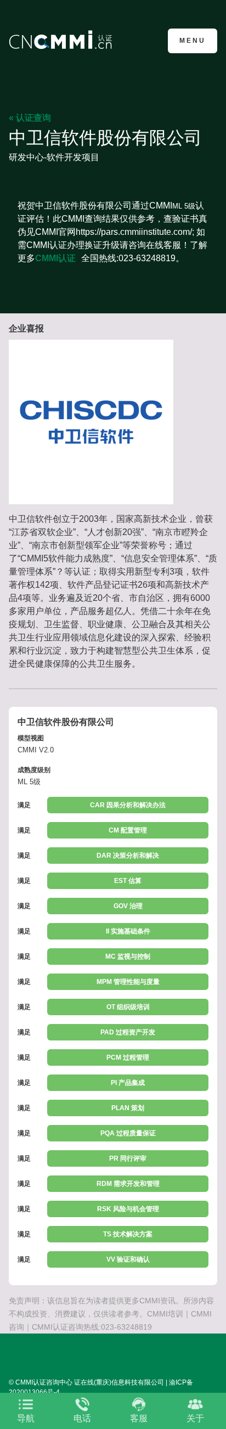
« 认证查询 (30, 117)
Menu (192, 40)
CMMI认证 (55, 258)
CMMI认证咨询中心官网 (62, 39)
